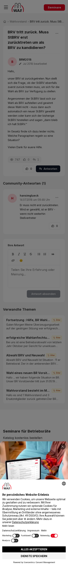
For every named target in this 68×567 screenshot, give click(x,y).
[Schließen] (63, 447)
